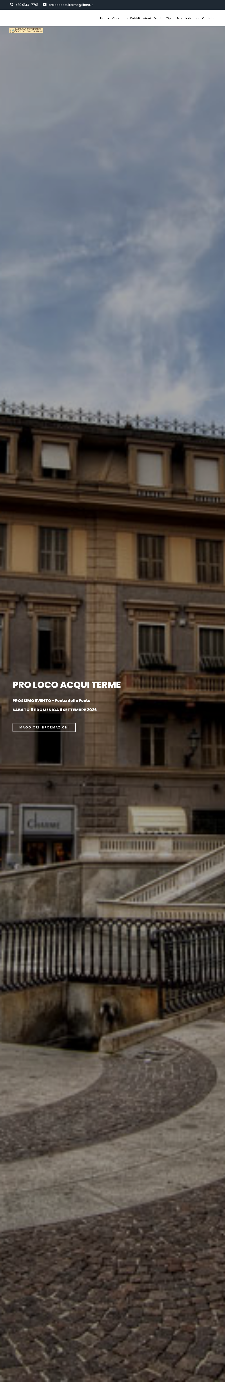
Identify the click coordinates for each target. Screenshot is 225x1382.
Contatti (208, 18)
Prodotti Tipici (164, 18)
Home (105, 18)
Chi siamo (120, 18)
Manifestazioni (188, 18)
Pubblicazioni (140, 18)
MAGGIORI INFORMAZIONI (44, 727)
